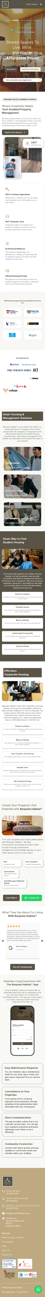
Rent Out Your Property (30, 69)
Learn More (11, 898)
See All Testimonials (22, 967)
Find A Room (10, 69)
